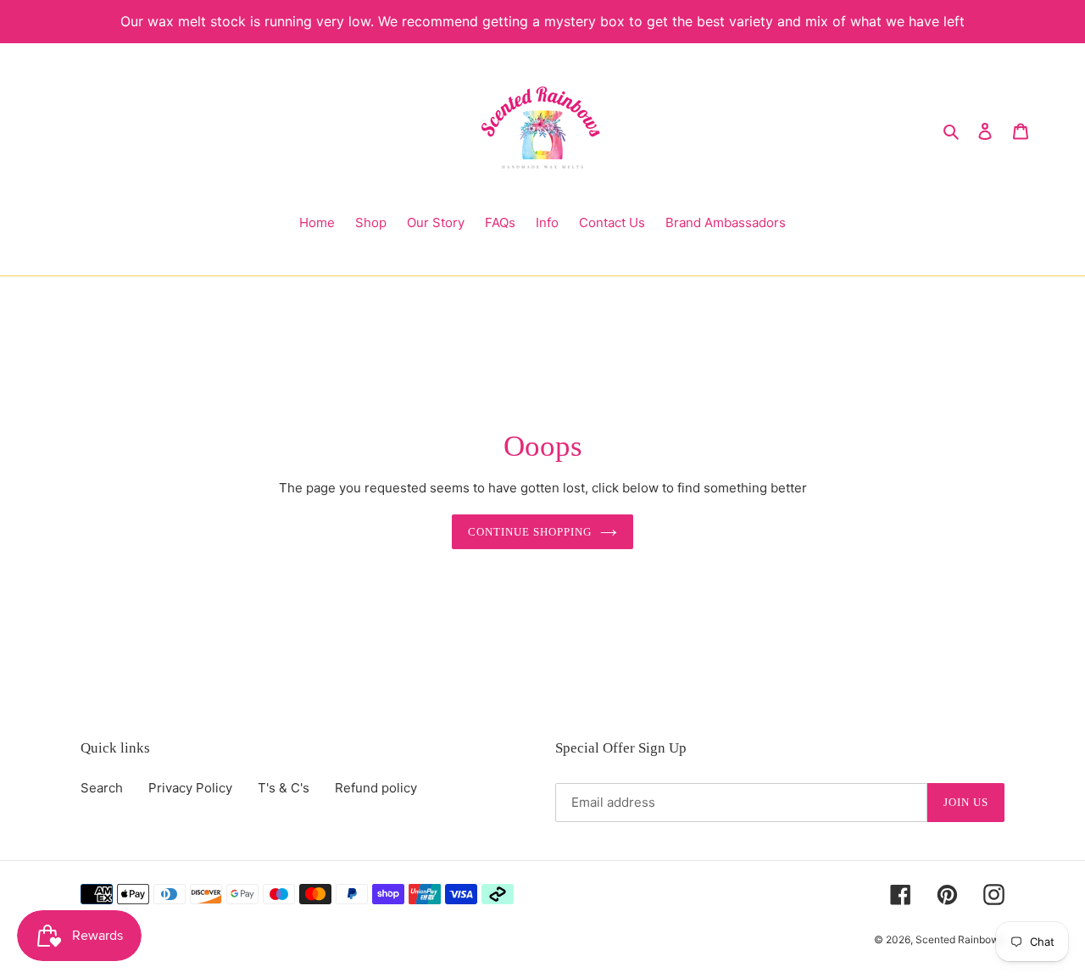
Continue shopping (530, 531)
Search (102, 788)
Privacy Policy (190, 788)
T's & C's (283, 788)
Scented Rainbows (959, 939)
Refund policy (376, 788)
